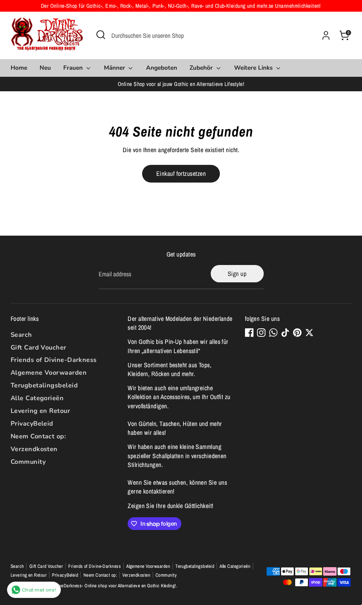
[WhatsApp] (273, 332)
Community (28, 461)
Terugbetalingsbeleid (44, 385)
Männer (115, 68)
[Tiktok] (285, 332)
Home (19, 68)
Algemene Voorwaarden (49, 372)
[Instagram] (261, 332)
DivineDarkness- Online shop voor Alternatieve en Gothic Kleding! (113, 585)
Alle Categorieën (37, 398)
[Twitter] (309, 332)
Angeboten (161, 68)
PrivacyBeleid (32, 423)
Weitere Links (254, 68)
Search (21, 334)
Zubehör (202, 68)
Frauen (73, 68)
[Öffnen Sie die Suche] (101, 35)
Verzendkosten (34, 449)
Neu (45, 68)
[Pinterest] (297, 332)
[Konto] (326, 35)
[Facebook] (249, 332)
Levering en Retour (40, 411)
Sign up (237, 273)
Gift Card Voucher (38, 347)
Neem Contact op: (38, 436)
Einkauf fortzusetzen (181, 173)
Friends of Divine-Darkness (54, 360)
